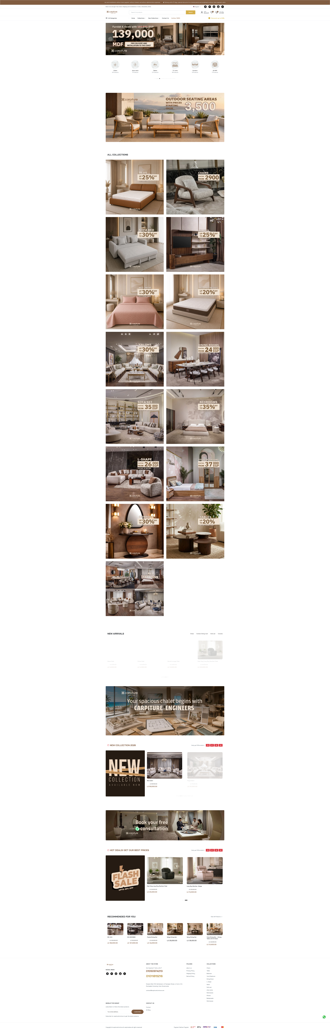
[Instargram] (214, 6)
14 (174, 78)
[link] (115, 64)
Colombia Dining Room (153, 780)
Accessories (195, 71)
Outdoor (135, 71)
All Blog (148, 1010)
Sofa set (209, 987)
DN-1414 (109, 937)
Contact (148, 1007)
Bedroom (209, 973)
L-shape (209, 982)
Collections (141, 18)
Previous (110, 39)
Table (208, 971)
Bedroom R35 (151, 886)
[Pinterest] (209, 6)
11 (170, 78)
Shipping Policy (190, 973)
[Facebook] (205, 6)
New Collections (153, 18)
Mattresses (210, 993)
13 (173, 78)
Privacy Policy (190, 971)
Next (219, 39)
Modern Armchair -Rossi (145, 661)
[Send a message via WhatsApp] (324, 1016)
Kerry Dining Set (191, 937)
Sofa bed (215, 71)
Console (175, 71)
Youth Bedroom (211, 976)
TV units (115, 71)
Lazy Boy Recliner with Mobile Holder (118, 661)
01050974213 (154, 971)
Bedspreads (210, 998)
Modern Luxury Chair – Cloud (176, 661)
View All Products (216, 916)
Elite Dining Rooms (192, 886)
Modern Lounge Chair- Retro (206, 661)
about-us (189, 968)
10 (169, 78)
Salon (208, 984)
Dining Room (210, 979)
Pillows (209, 995)
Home (133, 18)
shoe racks (210, 990)
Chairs (208, 968)
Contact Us (165, 18)
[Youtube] (218, 6)
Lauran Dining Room (193, 780)
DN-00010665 (131, 937)
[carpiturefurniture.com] (112, 12)
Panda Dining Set (152, 937)
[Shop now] (165, 39)
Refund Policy (190, 976)
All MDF (155, 71)
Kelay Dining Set (172, 937)
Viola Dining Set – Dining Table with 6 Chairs (214, 937)
